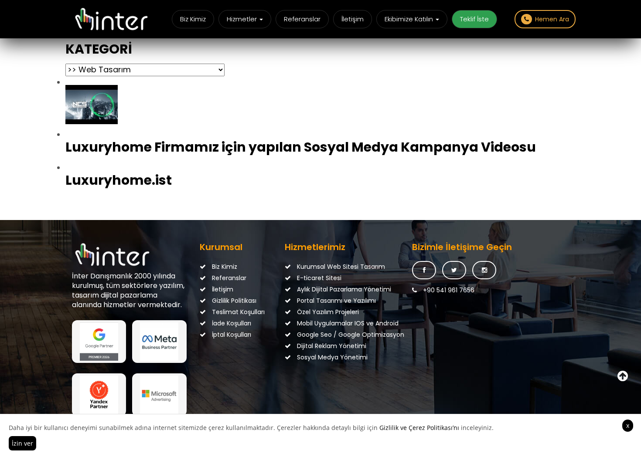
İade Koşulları (230, 323)
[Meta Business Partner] (159, 341)
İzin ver (22, 443)
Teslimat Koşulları (237, 312)
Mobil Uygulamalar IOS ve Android (326, 323)
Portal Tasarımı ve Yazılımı (326, 300)
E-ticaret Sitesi (318, 278)
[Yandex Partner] (99, 394)
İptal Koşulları (230, 334)
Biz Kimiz (193, 19)
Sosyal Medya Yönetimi (326, 357)
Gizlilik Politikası (233, 300)
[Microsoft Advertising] (159, 394)
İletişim (352, 19)
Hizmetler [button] (243, 19)
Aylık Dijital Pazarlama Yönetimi (326, 289)
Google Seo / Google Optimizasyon (326, 334)
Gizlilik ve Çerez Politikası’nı (419, 427)
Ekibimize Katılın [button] (410, 19)
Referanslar (302, 19)
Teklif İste (474, 19)
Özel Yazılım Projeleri (326, 312)
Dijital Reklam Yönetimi (326, 346)
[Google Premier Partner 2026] (99, 341)
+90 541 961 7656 (447, 290)
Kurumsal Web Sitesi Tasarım (326, 266)
